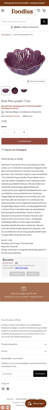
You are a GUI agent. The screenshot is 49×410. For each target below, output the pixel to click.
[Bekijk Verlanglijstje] (38, 10)
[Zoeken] (44, 22)
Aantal (3, 127)
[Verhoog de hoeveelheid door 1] (24, 132)
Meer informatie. (21, 268)
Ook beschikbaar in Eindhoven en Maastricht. (23, 112)
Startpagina (6, 35)
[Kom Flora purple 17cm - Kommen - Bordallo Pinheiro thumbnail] (5, 91)
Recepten (33, 399)
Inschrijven (40, 373)
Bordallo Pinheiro (13, 116)
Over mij (10, 399)
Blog (40, 399)
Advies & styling (21, 399)
